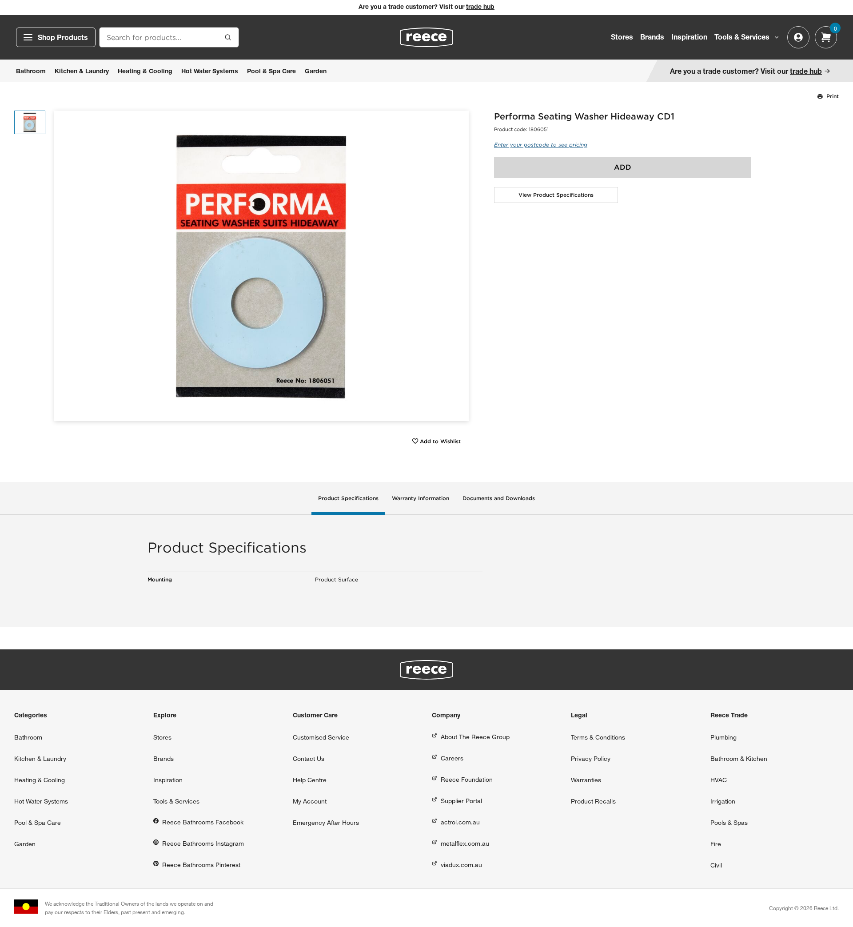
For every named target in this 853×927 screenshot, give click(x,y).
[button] (459, 266)
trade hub (480, 7)
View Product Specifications (556, 194)
